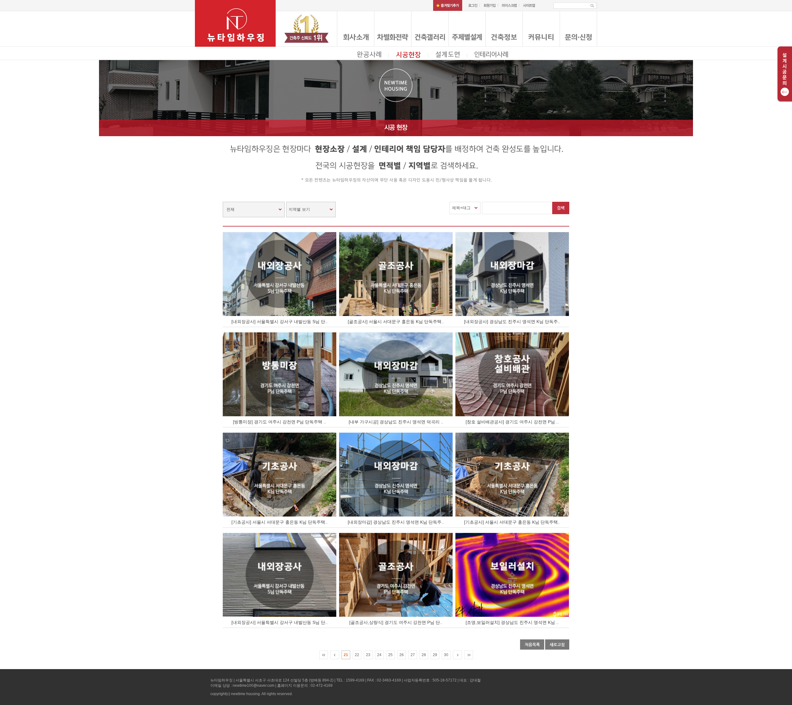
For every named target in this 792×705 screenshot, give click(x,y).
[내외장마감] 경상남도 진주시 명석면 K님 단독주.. (396, 522)
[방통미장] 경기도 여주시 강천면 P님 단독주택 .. (279, 421)
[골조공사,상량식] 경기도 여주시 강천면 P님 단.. (395, 622)
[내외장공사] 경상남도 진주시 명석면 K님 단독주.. (512, 321)
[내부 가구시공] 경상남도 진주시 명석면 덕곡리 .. (396, 421)
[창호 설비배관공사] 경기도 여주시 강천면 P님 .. (512, 421)
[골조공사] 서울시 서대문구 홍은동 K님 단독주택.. (396, 321)
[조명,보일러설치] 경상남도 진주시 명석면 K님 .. (512, 622)
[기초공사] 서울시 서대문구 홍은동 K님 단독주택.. (279, 522)
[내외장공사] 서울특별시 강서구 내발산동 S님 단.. (279, 321)
